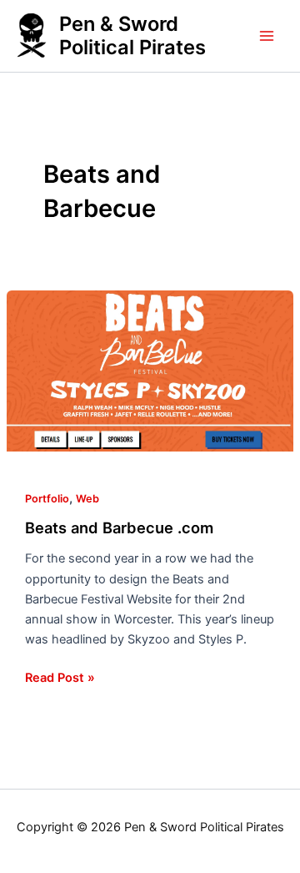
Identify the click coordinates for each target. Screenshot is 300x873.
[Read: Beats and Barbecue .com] (150, 371)
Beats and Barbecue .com (119, 527)
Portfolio (47, 498)
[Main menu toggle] (266, 36)
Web (87, 498)
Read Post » (60, 676)
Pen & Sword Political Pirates (132, 35)
